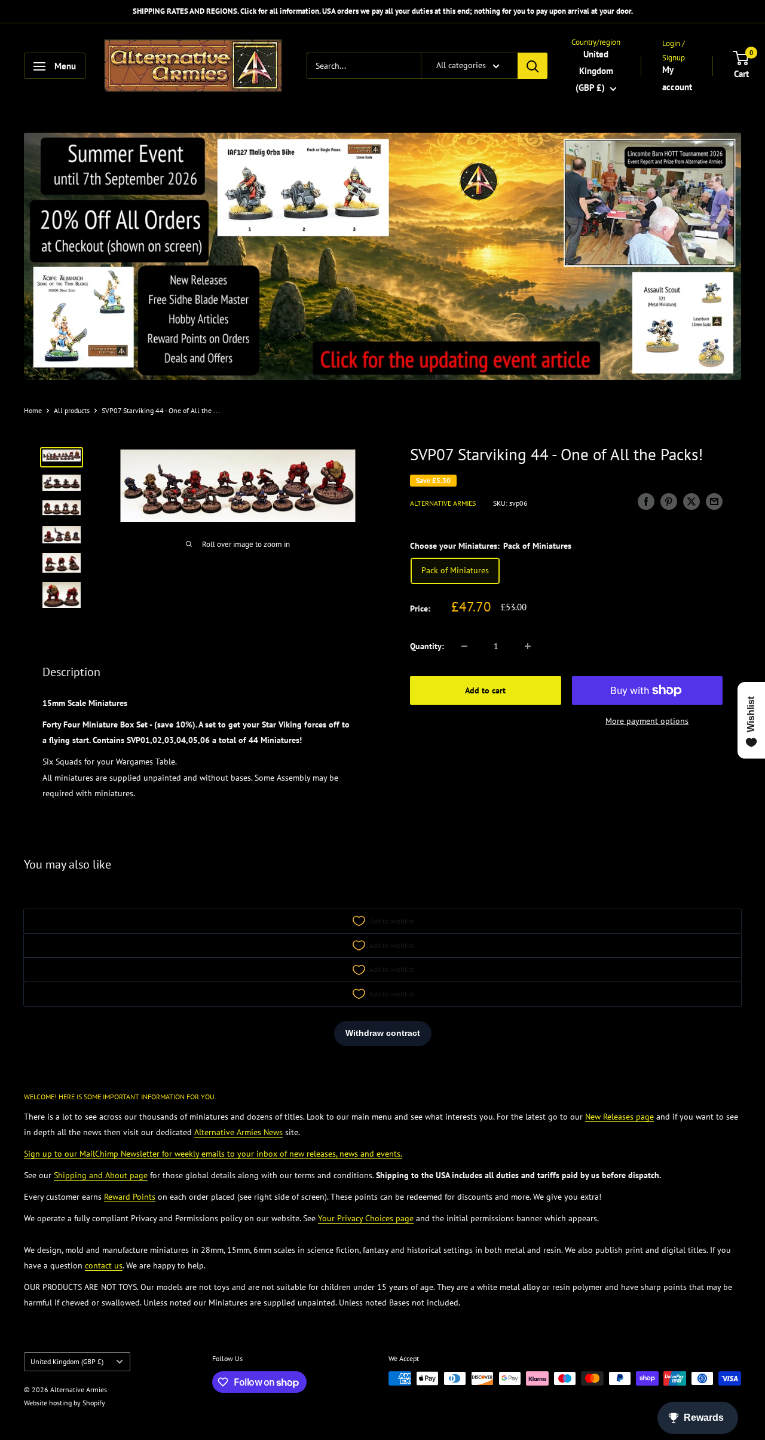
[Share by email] (714, 501)
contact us (104, 1265)
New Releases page (619, 1116)
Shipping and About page (101, 1175)
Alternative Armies (443, 503)
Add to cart (485, 690)
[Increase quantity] (527, 646)
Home (33, 410)
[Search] (532, 66)
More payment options (646, 721)
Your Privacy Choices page (366, 1218)
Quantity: (427, 646)
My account (677, 79)
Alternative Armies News (238, 1132)
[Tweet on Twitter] (691, 501)
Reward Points (129, 1196)
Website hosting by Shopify (64, 1402)
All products (72, 410)
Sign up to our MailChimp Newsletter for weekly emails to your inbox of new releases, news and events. (213, 1153)
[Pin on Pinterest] (668, 501)
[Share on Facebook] (646, 501)
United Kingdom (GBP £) (66, 1361)
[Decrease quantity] (464, 646)
